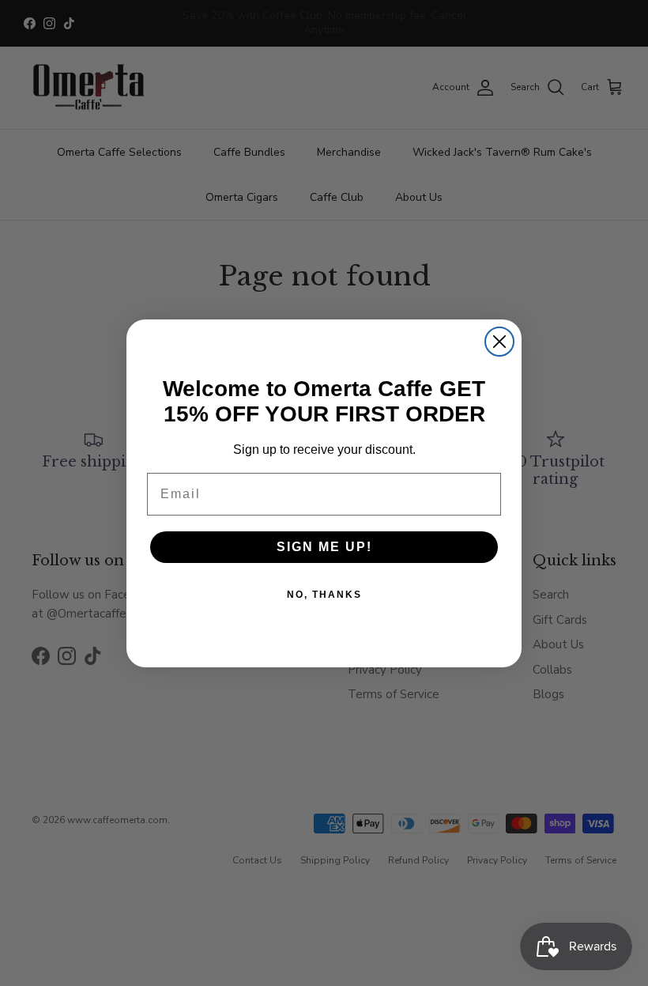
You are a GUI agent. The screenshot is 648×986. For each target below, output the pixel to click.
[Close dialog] (499, 341)
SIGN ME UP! (324, 546)
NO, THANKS (324, 594)
